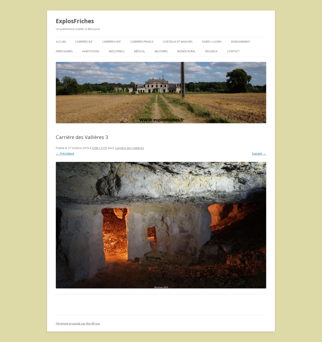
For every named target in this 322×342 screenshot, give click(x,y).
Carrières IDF (83, 42)
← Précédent (65, 153)
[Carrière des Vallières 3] (161, 225)
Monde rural (186, 51)
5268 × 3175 (99, 148)
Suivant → (259, 153)
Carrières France (141, 42)
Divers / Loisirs (211, 42)
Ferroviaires (64, 51)
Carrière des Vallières (129, 148)
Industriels (116, 51)
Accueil (61, 42)
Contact (233, 51)
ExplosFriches (75, 21)
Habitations (90, 51)
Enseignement (240, 42)
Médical (139, 51)
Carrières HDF (111, 42)
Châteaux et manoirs (177, 42)
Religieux (211, 51)
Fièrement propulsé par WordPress (78, 323)
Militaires (161, 51)
